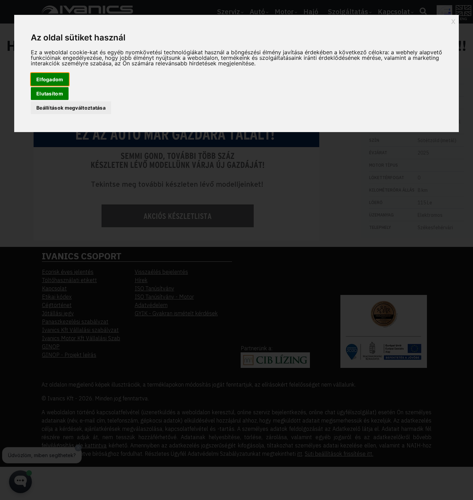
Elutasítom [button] (49, 93)
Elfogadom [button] (49, 79)
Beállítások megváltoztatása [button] (71, 108)
